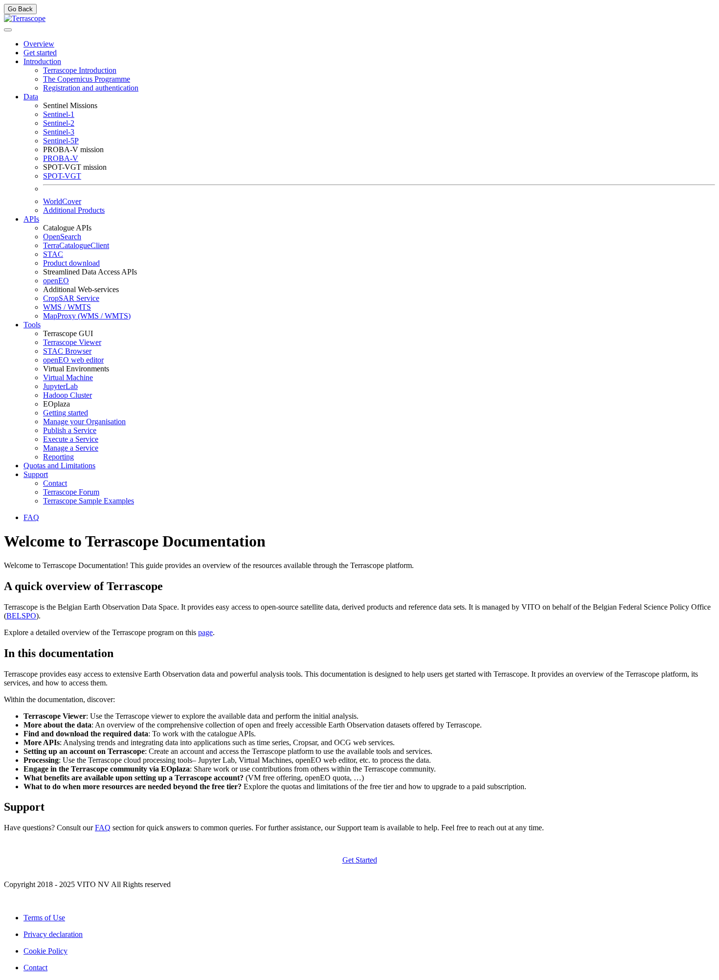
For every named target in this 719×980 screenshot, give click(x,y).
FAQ (103, 827)
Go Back (20, 9)
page (205, 632)
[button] (42, 61)
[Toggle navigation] (8, 29)
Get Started (359, 860)
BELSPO (21, 616)
